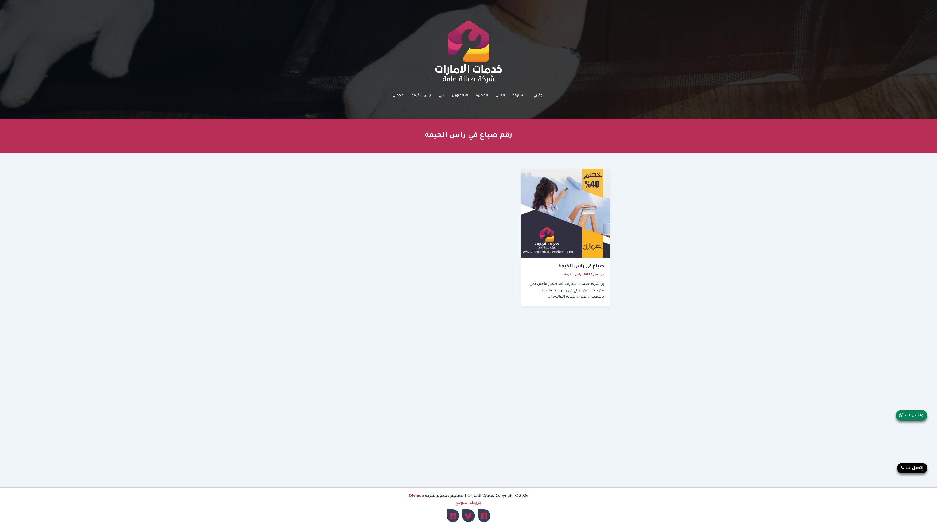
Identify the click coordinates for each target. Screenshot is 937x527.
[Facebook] (484, 515)
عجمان (398, 96)
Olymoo (416, 496)
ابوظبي (539, 96)
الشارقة (519, 96)
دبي (441, 96)
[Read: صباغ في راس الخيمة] (565, 213)
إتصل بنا (914, 468)
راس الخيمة (421, 96)
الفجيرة (482, 96)
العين (500, 96)
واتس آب (913, 416)
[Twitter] (468, 515)
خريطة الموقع (468, 503)
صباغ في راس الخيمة (581, 266)
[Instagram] (453, 515)
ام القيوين (460, 96)
